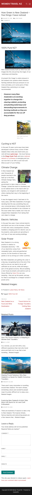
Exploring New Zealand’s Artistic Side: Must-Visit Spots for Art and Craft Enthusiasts (14, 402)
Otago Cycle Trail (11, 156)
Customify (16, 492)
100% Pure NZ (13, 294)
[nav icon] (30, 4)
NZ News (21, 290)
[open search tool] (26, 4)
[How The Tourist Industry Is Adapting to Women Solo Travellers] (16, 326)
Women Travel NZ (11, 4)
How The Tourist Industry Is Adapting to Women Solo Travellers (15, 338)
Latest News (18, 18)
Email (3, 456)
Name (3, 448)
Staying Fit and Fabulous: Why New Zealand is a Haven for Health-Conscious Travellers (15, 377)
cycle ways (14, 154)
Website (4, 464)
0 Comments (6, 20)
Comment (5, 433)
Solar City (16, 273)
